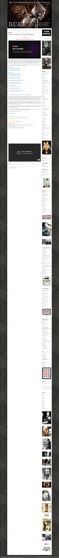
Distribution (43, 96)
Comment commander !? (45, 89)
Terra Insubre (43, 303)
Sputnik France (44, 208)
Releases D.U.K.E (44, 125)
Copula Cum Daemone (45, 93)
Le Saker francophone (45, 258)
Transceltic (43, 306)
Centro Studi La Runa (45, 252)
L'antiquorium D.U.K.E (45, 166)
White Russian (44, 274)
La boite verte (44, 338)
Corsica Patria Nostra (45, 293)
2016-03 (43, 404)
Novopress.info (44, 198)
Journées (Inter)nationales (45, 108)
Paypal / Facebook (44, 118)
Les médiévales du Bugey (45, 362)
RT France (43, 206)
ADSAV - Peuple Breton (45, 290)
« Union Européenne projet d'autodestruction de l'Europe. (19, 30)
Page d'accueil (30, 30)
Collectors (43, 88)
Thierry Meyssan (44, 272)
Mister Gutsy (43, 344)
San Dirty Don (44, 325)
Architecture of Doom (45, 331)
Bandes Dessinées (44, 74)
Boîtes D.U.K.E (44, 77)
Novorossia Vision (44, 202)
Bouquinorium (44, 353)
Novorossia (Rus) (44, 297)
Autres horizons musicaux (45, 73)
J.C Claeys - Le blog (44, 335)
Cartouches (43, 79)
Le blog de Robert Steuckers (46, 255)
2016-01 (43, 407)
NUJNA (43, 261)
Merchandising (44, 112)
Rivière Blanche (44, 356)
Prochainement (44, 121)
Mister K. (43, 175)
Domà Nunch (43, 294)
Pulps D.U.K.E (44, 124)
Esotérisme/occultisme (45, 99)
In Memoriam (43, 106)
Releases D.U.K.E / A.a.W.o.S (46, 127)
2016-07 (43, 398)
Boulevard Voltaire (44, 192)
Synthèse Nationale (44, 209)
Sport (42, 131)
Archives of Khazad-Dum (45, 332)
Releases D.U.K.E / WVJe (45, 128)
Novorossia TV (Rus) (44, 300)
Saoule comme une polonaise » (36, 30)
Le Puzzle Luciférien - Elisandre (46, 341)
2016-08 (43, 397)
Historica (43, 103)
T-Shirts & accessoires (45, 135)
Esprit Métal (43, 322)
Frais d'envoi (43, 102)
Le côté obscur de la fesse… (46, 109)
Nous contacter (47, 38)
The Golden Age (44, 347)
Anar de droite (44, 249)
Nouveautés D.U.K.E (44, 115)
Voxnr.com (43, 212)
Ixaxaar (43, 360)
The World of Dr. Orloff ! (45, 348)
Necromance (43, 363)
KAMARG (43, 172)
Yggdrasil (43, 138)
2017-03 (43, 394)
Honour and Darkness (45, 323)
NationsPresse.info (44, 195)
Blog (42, 76)
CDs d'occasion (44, 85)
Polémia (43, 203)
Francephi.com (44, 354)
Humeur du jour (44, 105)
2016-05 (43, 401)
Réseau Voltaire (44, 205)
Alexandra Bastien (44, 329)
